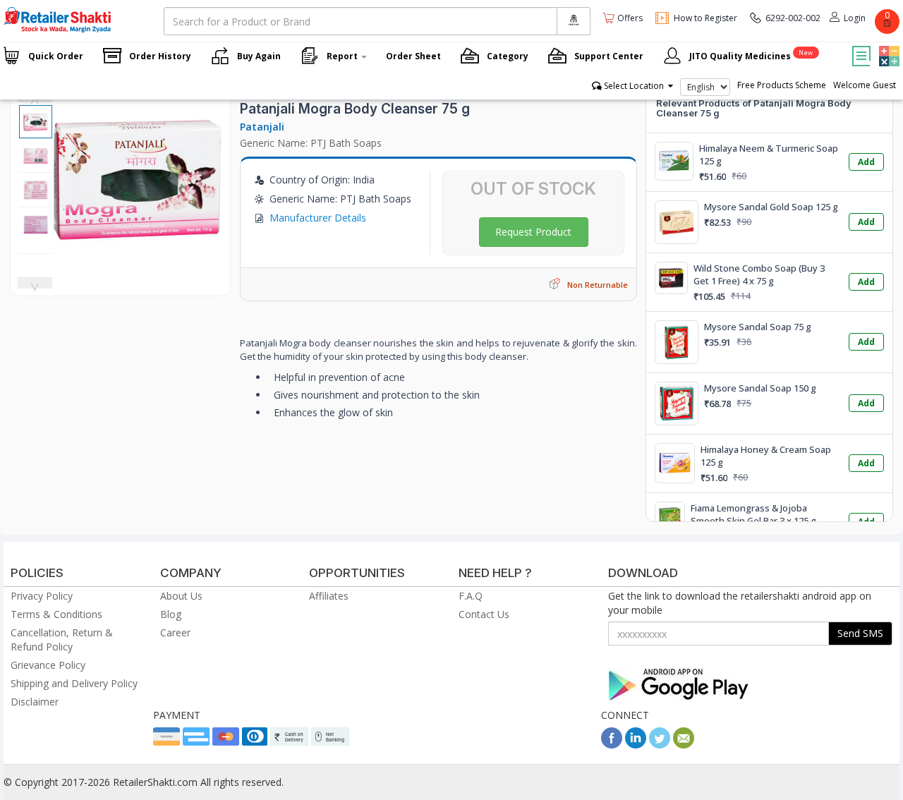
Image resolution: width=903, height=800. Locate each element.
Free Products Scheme (781, 85)
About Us (181, 595)
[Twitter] (659, 744)
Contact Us (484, 614)
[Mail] (683, 744)
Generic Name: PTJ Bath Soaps (311, 143)
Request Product (533, 231)
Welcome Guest (864, 85)
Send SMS (860, 633)
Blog (170, 614)
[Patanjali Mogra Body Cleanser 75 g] (138, 255)
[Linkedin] (635, 744)
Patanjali (262, 126)
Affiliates (329, 595)
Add (866, 162)
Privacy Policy (42, 595)
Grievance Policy (48, 665)
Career (175, 632)
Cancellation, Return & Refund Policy (62, 639)
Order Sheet (413, 56)
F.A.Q (471, 595)
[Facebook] (611, 744)
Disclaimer (35, 701)
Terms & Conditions (56, 614)
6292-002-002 (792, 18)
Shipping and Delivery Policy (74, 683)
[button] (887, 45)
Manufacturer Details (317, 217)
